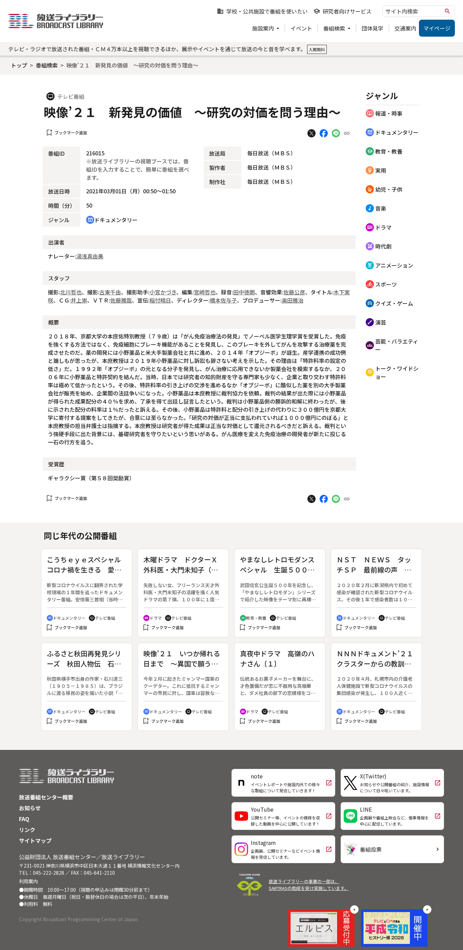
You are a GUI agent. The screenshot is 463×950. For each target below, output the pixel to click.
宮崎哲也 (205, 292)
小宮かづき (162, 292)
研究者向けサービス (342, 11)
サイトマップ (35, 840)
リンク (27, 830)
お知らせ (30, 808)
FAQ (24, 819)
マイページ (436, 28)
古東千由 (110, 292)
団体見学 (372, 28)
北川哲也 (71, 292)
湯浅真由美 (89, 256)
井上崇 (79, 300)
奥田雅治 (292, 300)
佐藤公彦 (294, 292)
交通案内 (405, 28)
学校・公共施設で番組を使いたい (262, 11)
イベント (301, 28)
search (447, 11)
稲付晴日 (160, 300)
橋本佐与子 (223, 300)
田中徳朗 (244, 292)
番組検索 (334, 28)
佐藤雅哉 (121, 300)
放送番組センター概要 (46, 797)
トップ (19, 65)
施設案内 (263, 28)
